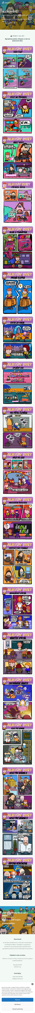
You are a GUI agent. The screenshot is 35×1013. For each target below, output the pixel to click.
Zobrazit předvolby (17, 1009)
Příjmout (17, 1000)
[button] (32, 984)
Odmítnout (17, 1004)
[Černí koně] (6, 2)
